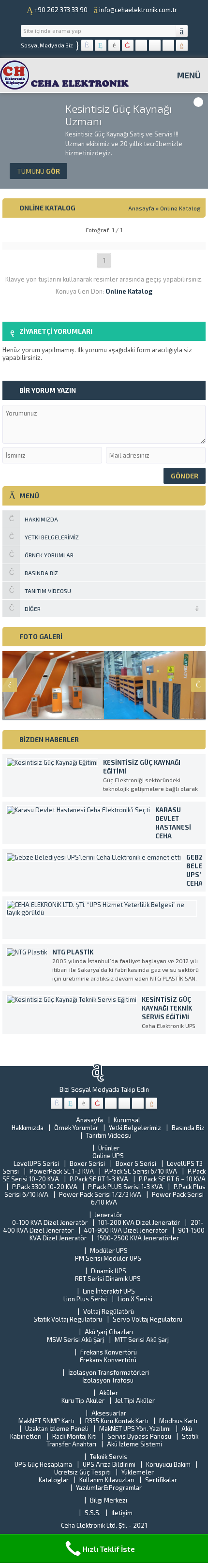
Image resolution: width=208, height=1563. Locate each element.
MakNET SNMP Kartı (46, 1421)
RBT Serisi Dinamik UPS (108, 1278)
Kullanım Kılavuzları (106, 1480)
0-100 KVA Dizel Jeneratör (50, 1222)
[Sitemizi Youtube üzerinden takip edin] (128, 45)
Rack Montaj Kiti (74, 1436)
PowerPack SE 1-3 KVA (62, 1171)
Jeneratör (108, 1215)
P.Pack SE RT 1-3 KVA (99, 1179)
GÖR (38, 171)
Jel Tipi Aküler (135, 1400)
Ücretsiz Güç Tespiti (82, 1472)
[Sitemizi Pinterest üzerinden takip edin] (168, 45)
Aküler (108, 1393)
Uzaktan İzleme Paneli (57, 1428)
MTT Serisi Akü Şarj (142, 1339)
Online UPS (108, 1156)
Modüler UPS (109, 1250)
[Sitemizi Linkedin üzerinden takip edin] (141, 45)
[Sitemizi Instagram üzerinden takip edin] (155, 45)
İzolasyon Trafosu (108, 1380)
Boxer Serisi (87, 1163)
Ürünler (108, 1148)
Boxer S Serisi (136, 1163)
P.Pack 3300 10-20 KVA (44, 1187)
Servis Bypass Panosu (139, 1436)
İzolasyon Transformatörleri (108, 1372)
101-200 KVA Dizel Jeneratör (139, 1222)
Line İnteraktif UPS (109, 1291)
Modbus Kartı (178, 1421)
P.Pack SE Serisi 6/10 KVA (140, 1171)
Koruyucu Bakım (168, 1464)
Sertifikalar (161, 1480)
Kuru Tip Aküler (82, 1400)
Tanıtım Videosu (109, 1135)
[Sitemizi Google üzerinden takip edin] (114, 45)
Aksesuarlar (108, 1413)
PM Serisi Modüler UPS (108, 1258)
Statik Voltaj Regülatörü (67, 1319)
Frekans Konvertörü (108, 1352)
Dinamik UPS (108, 1271)
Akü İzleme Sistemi (134, 1444)
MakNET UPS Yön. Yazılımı (135, 1428)
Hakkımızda (28, 1127)
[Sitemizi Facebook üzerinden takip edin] (87, 45)
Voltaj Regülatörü (108, 1311)
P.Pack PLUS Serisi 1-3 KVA (125, 1187)
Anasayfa (141, 208)
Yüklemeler (137, 1472)
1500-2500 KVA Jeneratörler (138, 1238)
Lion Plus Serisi (85, 1299)
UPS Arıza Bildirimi (109, 1464)
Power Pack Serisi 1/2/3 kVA (100, 1194)
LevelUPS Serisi (36, 1163)
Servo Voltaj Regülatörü (147, 1319)
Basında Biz (188, 1127)
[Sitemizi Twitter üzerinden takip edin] (100, 45)
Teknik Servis (108, 1456)
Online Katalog (180, 208)
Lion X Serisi (135, 1299)
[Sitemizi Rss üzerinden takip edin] (182, 45)
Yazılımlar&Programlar (109, 1487)
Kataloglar (54, 1480)
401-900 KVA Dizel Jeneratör (125, 1230)
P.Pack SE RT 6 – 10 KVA (172, 1179)
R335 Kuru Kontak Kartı (117, 1421)
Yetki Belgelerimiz (135, 1127)
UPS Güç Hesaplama (43, 1464)
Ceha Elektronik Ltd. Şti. (95, 1525)
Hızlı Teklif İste (109, 1548)
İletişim (122, 1513)
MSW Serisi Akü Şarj (75, 1339)
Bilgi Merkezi (108, 1500)
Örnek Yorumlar (76, 1127)
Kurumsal (127, 1120)
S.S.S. (93, 1513)
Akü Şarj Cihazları (109, 1332)
